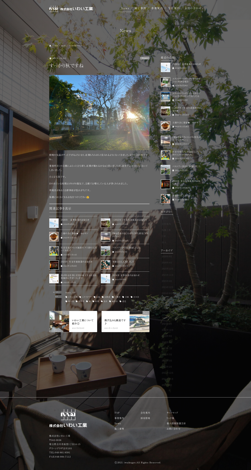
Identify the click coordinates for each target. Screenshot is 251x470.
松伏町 (82, 301)
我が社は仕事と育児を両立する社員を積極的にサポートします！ (79, 276)
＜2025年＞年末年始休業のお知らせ (129, 219)
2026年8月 (167, 256)
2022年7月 (167, 348)
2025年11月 (167, 274)
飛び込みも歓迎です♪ (115, 321)
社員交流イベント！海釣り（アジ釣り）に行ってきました (79, 249)
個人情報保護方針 (176, 423)
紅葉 (97, 301)
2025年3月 (167, 280)
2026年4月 (167, 262)
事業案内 (157, 8)
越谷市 (115, 301)
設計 (105, 301)
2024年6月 (167, 305)
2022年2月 (167, 366)
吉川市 (136, 297)
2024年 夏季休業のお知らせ (126, 275)
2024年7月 (167, 299)
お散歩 (107, 297)
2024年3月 (167, 317)
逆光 (124, 301)
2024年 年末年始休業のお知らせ (77, 261)
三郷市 (118, 297)
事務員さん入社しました (123, 261)
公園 (127, 297)
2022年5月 (167, 354)
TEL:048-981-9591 (59, 452)
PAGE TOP (242, 453)
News (125, 8)
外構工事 (166, 229)
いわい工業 (73, 297)
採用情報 (145, 418)
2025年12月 (167, 268)
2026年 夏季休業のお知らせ (75, 219)
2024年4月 (167, 311)
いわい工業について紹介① (83, 321)
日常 (74, 292)
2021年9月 (167, 384)
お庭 (98, 297)
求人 (164, 242)
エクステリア (87, 297)
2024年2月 (167, 323)
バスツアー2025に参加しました (126, 247)
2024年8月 (167, 293)
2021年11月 (167, 378)
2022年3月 (167, 360)
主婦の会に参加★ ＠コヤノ (74, 233)
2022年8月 (167, 342)
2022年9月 (167, 335)
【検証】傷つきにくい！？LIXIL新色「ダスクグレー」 (130, 235)
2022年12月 (167, 329)
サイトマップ (172, 412)
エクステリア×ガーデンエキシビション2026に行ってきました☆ (186, 95)
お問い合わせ (193, 8)
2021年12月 (167, 372)
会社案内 (174, 8)
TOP (117, 412)
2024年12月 (167, 287)
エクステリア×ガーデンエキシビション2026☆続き (186, 80)
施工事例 (140, 8)
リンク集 (170, 418)
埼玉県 (71, 301)
